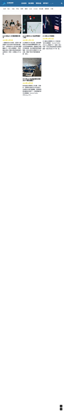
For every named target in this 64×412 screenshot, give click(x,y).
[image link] (7, 3)
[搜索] (61, 3)
